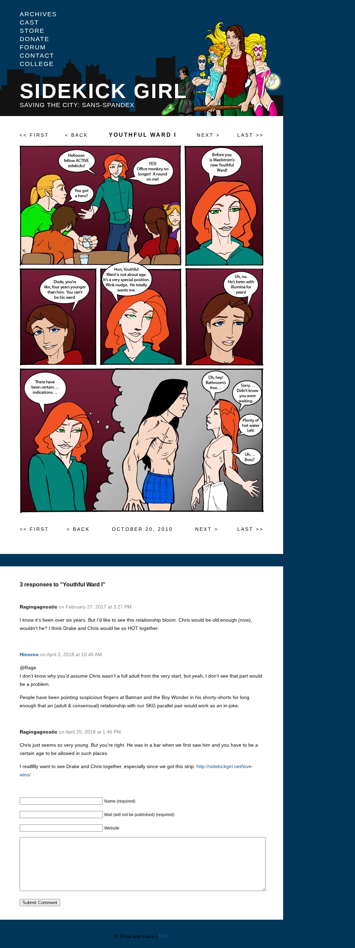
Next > (208, 135)
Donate (34, 39)
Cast (29, 22)
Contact (37, 55)
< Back (76, 135)
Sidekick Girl (104, 91)
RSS (164, 936)
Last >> (250, 135)
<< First (34, 135)
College (37, 63)
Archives (38, 14)
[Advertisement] (319, 124)
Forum (33, 47)
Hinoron (29, 654)
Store (32, 30)
